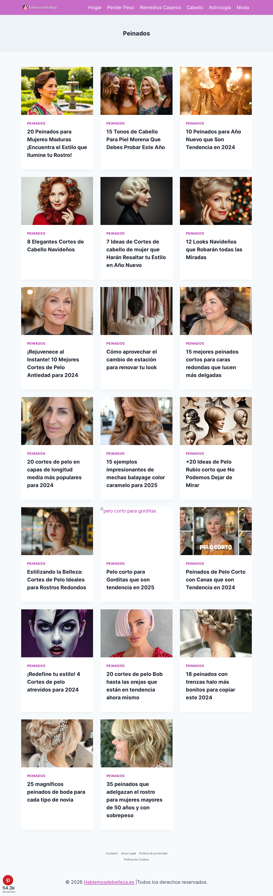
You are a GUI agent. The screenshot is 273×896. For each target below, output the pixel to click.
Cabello (195, 7)
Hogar (95, 7)
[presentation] (57, 91)
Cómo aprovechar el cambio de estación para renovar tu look (131, 359)
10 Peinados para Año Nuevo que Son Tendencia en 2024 (213, 139)
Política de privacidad (153, 853)
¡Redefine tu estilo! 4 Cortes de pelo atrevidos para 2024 (53, 682)
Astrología (220, 7)
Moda (243, 7)
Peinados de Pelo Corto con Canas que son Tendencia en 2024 (216, 580)
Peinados (36, 123)
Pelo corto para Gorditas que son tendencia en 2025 (130, 580)
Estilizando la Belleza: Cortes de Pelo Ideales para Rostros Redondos (56, 580)
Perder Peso (120, 7)
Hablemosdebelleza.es (109, 882)
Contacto (112, 853)
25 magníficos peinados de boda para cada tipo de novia (56, 792)
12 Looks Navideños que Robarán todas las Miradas (214, 249)
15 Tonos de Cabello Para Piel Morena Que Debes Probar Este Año (135, 139)
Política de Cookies (136, 859)
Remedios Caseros (160, 7)
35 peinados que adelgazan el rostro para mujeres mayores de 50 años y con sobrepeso (134, 799)
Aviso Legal (128, 853)
